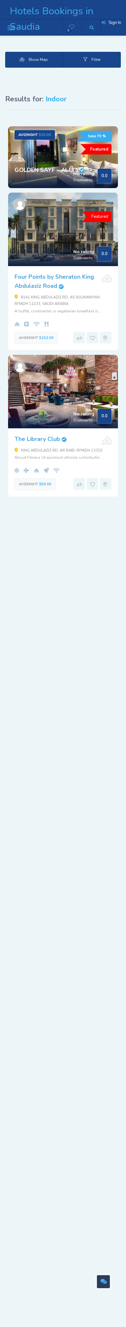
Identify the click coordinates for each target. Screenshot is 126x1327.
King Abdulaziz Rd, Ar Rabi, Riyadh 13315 (61, 450)
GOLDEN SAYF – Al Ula (50, 170)
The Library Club (41, 439)
